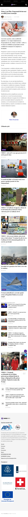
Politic (2, 448)
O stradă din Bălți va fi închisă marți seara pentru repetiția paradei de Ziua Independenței (13, 181)
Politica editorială (6, 1)
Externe (3, 446)
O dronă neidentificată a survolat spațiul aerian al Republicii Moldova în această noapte (12, 294)
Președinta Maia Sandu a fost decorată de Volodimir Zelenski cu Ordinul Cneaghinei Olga (17, 344)
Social (4, 149)
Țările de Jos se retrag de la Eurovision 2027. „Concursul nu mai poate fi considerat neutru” (17, 306)
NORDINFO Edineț (5, 456)
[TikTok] (25, 365)
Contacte (23, 1)
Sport (2, 452)
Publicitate (16, 1)
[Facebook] (25, 355)
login (5, 302)
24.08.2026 (4, 185)
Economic (7, 9)
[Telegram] (25, 368)
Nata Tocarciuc (7, 16)
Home (2, 9)
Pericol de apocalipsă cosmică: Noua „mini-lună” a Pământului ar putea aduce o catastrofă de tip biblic (16, 404)
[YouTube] (25, 361)
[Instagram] (25, 358)
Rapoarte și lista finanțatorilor (8, 458)
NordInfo (6, 513)
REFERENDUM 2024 (6, 454)
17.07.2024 (16, 16)
